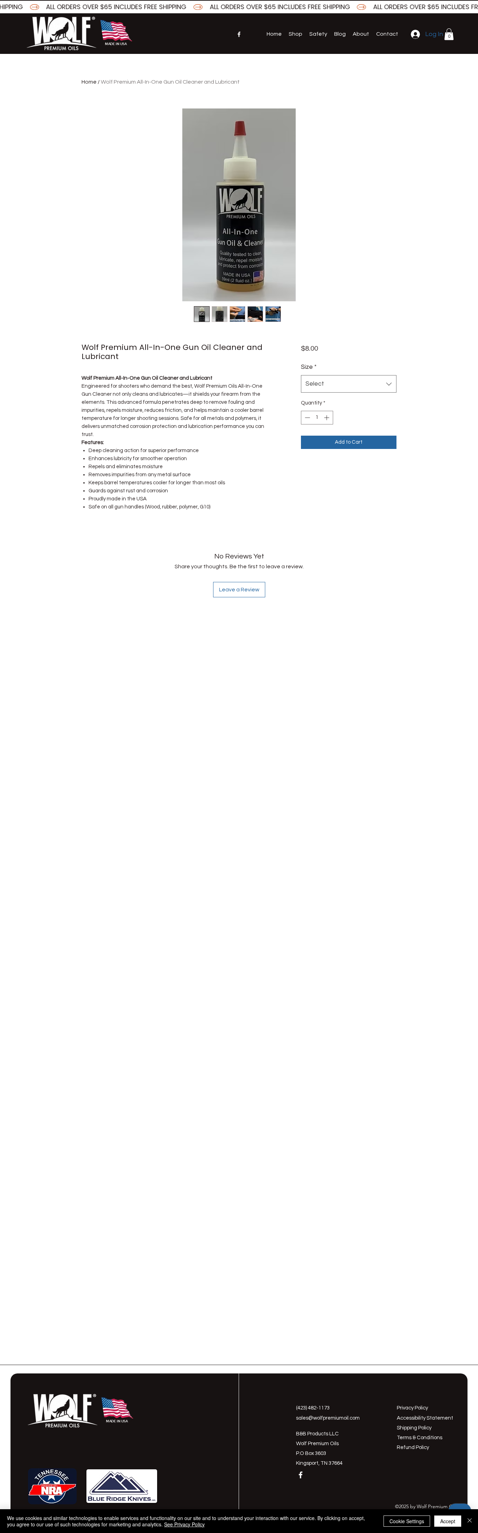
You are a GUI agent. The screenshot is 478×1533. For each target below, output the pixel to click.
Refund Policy (413, 1447)
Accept (447, 1521)
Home (89, 82)
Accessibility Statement (425, 1418)
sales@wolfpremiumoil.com (328, 1418)
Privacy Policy (412, 1408)
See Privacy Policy (184, 1524)
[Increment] (327, 417)
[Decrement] (306, 417)
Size (309, 367)
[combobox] (348, 384)
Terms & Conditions (419, 1437)
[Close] (469, 1521)
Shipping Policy (414, 1427)
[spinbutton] (317, 417)
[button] (449, 34)
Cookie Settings (406, 1521)
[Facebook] (239, 34)
